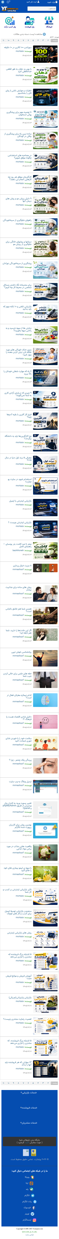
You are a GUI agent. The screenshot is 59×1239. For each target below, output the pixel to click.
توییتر (27, 1214)
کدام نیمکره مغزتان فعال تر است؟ (19, 697)
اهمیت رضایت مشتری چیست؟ (17, 1019)
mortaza (20, 51)
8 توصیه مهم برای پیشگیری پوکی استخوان (19, 114)
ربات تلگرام (27, 1201)
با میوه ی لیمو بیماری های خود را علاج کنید (18, 869)
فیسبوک (27, 1207)
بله (27, 1189)
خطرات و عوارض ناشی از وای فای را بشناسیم (19, 92)
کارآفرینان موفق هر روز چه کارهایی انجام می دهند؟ (20, 178)
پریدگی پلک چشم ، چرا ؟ (20, 760)
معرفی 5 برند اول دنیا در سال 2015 (18, 459)
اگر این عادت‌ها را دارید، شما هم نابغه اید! (19, 632)
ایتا (27, 1183)
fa (9, 1)
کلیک (27, 1142)
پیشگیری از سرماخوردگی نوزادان (17, 263)
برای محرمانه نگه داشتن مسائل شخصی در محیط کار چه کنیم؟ (17, 286)
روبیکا (27, 1177)
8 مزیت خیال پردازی (22, 566)
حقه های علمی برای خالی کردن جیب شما (17, 675)
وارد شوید (51, 2)
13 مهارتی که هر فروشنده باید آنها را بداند (18, 1064)
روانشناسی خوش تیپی (21, 652)
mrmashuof (18, 569)
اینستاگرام (27, 1220)
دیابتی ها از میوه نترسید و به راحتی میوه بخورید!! (19, 329)
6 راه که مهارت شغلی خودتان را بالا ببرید (18, 373)
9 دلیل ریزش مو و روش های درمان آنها (19, 200)
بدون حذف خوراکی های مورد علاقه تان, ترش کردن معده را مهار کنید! (19, 352)
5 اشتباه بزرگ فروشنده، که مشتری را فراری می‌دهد (19, 1042)
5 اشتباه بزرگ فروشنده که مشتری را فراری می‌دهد (20, 956)
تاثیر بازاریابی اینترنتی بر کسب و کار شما (17, 891)
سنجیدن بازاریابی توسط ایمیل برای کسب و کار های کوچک (18, 912)
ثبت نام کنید (31, 2)
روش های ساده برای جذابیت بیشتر (19, 589)
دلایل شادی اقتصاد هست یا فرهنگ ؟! (19, 718)
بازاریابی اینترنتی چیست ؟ (20, 522)
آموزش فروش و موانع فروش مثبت (19, 977)
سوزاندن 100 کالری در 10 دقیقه (18, 47)
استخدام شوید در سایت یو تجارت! (20, 481)
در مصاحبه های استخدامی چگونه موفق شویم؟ (20, 157)
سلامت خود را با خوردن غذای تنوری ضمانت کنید (19, 740)
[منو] (2, 2)
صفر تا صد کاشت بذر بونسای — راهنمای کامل (17, 545)
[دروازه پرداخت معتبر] (33, 1152)
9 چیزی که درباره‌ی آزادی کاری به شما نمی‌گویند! (18, 394)
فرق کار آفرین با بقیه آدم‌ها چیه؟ (19, 416)
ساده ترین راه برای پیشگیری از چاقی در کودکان (18, 135)
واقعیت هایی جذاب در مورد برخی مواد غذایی (19, 848)
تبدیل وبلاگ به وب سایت (20, 782)
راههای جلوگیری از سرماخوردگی (17, 220)
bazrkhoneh (18, 550)
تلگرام (27, 1195)
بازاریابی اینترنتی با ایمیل (20, 501)
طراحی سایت (29, 1235)
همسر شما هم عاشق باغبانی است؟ (19, 610)
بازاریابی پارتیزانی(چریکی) (20, 997)
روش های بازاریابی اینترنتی (19, 933)
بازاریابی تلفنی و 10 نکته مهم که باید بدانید (17, 308)
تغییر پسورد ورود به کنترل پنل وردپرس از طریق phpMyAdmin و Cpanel (17, 806)
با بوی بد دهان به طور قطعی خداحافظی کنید (19, 70)
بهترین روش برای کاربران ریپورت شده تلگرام (20, 826)
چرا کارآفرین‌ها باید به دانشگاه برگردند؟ (18, 437)
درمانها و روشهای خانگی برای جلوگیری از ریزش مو (19, 243)
